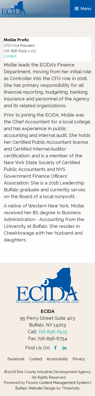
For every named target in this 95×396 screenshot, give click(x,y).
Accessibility (57, 359)
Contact (10, 56)
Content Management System (64, 382)
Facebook (16, 359)
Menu (85, 8)
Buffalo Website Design (35, 388)
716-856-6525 (52, 331)
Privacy (79, 359)
